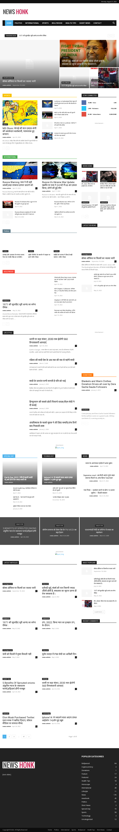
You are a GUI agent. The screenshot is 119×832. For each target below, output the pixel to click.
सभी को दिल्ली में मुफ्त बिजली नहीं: (17, 654)
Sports (45, 23)
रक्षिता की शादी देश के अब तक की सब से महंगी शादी (51, 359)
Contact (97, 23)
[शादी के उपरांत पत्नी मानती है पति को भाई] (14, 387)
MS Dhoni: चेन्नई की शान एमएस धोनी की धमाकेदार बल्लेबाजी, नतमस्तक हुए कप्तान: (19, 131)
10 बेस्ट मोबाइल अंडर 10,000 (61, 497)
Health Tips (71, 23)
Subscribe (112, 114)
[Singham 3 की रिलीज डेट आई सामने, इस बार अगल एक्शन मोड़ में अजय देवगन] (47, 302)
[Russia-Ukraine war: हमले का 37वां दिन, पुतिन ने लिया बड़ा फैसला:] (47, 204)
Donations (85, 409)
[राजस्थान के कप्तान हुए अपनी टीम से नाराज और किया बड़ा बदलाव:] (47, 136)
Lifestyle (45, 679)
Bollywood (57, 23)
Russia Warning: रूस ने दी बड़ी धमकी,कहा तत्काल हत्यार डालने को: (18, 184)
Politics (18, 23)
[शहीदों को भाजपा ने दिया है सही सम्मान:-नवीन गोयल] (65, 244)
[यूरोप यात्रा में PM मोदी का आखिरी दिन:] (59, 642)
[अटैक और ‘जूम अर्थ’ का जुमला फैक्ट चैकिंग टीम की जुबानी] (46, 490)
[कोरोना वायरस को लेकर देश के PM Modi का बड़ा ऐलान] (59, 531)
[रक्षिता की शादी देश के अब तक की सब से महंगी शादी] (14, 366)
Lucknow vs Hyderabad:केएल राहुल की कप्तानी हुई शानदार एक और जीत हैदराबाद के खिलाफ (65, 103)
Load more (98, 612)
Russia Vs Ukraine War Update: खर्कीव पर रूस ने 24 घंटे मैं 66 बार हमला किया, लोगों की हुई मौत (59, 185)
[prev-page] (4, 148)
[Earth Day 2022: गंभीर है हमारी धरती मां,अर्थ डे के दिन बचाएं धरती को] (20, 473)
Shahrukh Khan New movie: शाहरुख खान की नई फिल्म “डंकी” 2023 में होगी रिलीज (65, 279)
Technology (46, 713)
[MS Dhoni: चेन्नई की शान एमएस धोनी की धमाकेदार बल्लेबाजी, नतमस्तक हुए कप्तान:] (20, 112)
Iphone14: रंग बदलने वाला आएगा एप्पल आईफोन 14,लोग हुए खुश (58, 478)
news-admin (7, 137)
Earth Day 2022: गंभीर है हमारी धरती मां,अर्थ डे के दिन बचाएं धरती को (19, 478)
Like (115, 103)
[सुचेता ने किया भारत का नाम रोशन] (7, 508)
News (84, 795)
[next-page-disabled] (86, 423)
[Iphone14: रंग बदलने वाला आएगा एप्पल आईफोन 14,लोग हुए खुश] (59, 473)
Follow (113, 108)
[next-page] (7, 148)
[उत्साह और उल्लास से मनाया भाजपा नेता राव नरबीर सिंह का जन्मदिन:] (14, 244)
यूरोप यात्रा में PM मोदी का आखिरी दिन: (59, 654)
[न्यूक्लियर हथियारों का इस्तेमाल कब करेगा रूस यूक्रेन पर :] (47, 214)
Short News (84, 23)
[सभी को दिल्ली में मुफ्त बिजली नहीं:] (20, 642)
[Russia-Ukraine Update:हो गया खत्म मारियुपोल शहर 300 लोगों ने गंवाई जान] (8, 214)
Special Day (86, 809)
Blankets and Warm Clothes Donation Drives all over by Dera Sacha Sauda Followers (99, 384)
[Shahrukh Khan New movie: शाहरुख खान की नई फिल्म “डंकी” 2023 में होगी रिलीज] (47, 280)
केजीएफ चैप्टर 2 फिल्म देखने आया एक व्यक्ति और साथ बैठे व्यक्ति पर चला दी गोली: (107, 186)
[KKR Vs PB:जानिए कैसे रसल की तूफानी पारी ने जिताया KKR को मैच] (47, 115)
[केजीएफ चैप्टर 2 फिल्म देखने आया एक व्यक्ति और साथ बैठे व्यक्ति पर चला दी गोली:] (108, 176)
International (32, 23)
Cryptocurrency (87, 767)
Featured (65, 57)
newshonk (95, 80)
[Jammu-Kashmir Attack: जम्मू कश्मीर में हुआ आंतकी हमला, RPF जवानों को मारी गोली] (108, 197)
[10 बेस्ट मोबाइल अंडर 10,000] (46, 499)
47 (24, 737)
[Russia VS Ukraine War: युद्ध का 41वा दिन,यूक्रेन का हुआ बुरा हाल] (8, 204)
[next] (112, 35)
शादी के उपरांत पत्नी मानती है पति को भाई (47, 380)
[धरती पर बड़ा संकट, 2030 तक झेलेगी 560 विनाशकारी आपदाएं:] (14, 346)
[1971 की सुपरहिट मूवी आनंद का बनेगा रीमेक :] (74, 78)
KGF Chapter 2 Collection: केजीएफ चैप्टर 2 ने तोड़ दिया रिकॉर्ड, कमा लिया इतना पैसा (65, 291)
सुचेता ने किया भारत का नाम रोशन (22, 506)
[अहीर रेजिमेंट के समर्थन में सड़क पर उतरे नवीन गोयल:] (39, 244)
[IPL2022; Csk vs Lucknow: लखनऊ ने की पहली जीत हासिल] (47, 125)
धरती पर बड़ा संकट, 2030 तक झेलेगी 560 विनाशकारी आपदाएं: (58, 684)
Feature (84, 774)
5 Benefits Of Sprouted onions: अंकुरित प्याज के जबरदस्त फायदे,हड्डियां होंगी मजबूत (19, 685)
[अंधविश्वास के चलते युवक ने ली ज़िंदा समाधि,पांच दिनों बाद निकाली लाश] (14, 429)
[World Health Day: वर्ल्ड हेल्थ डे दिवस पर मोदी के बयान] (7, 490)
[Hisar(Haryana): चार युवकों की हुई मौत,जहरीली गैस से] (90, 197)
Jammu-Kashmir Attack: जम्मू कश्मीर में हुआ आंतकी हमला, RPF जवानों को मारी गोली (108, 208)
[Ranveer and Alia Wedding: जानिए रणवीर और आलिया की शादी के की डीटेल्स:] (47, 313)
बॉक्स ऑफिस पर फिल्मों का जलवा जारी (30, 36)
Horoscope (86, 784)
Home (9, 23)
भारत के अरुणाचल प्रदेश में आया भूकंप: (99, 463)
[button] (113, 23)
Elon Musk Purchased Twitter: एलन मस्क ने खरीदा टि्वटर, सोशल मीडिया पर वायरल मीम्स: (19, 720)
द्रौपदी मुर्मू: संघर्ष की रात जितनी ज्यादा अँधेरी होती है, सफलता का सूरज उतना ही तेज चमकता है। (105, 276)
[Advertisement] (74, 11)
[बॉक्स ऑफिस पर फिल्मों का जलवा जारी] (29, 64)
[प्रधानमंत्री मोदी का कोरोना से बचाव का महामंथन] (99, 531)
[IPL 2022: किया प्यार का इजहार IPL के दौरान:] (104, 78)
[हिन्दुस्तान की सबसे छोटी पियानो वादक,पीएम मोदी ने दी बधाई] (14, 408)
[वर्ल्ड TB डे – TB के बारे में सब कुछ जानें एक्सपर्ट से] (7, 499)
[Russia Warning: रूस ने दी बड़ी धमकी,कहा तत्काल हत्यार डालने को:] (20, 170)
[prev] (109, 35)
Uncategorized (8, 78)
